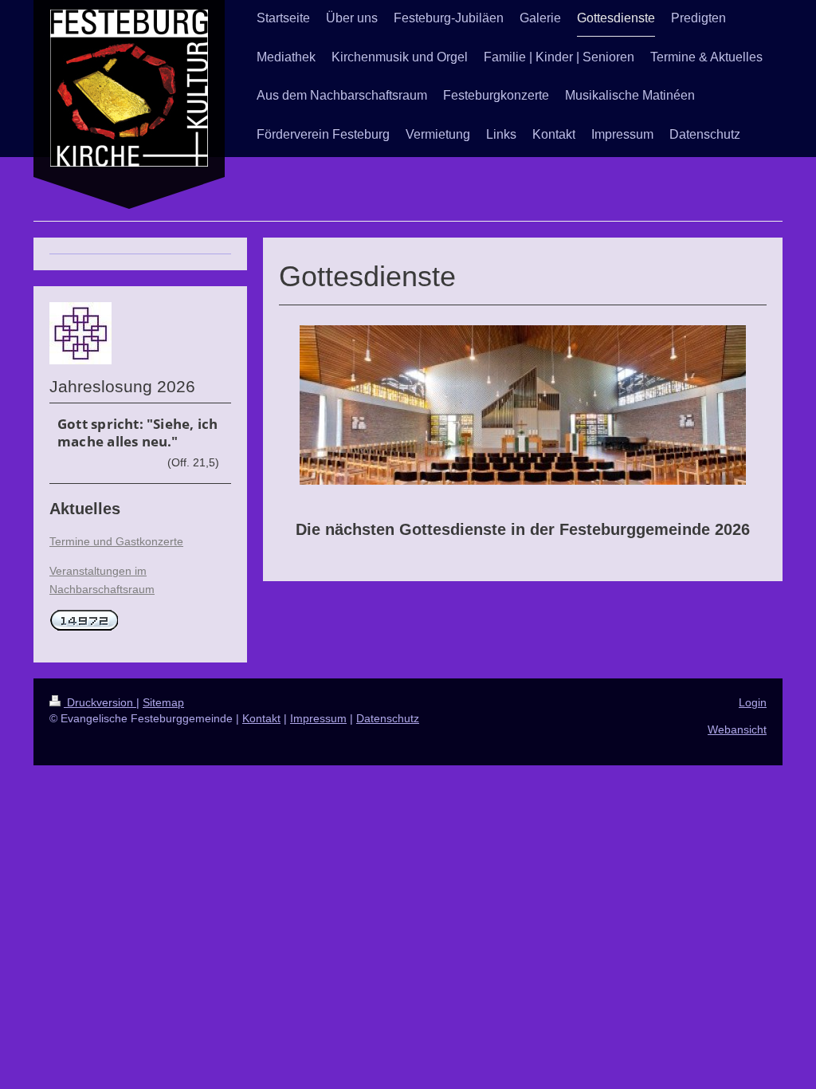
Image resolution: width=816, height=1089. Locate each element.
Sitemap (163, 702)
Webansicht (737, 729)
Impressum (318, 718)
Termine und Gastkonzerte (116, 541)
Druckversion (100, 702)
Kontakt (261, 718)
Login (753, 702)
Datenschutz (387, 718)
